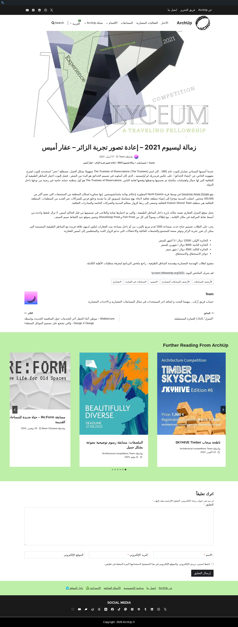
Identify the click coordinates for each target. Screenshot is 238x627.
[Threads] (99, 609)
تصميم (154, 282)
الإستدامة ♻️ (93, 588)
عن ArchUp (205, 9)
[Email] (27, 10)
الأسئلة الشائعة (112, 588)
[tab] (125, 469)
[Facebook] (112, 609)
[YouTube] (79, 609)
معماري (117, 282)
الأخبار (164, 22)
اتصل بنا (172, 9)
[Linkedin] (39, 10)
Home (152, 162)
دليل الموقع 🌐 (74, 588)
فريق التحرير (187, 9)
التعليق (209, 504)
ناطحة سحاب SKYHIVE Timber (198, 442)
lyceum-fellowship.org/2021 (168, 272)
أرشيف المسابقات (203, 282)
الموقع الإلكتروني (73, 554)
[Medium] (105, 609)
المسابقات (127, 22)
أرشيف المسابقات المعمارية (176, 282)
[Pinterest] (33, 10)
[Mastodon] (125, 609)
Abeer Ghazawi (49, 428)
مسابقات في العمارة (136, 282)
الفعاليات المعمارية (147, 22)
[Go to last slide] (223, 410)
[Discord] (139, 609)
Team (122, 156)
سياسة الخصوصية (134, 588)
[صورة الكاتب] (136, 156)
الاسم (208, 554)
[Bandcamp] (86, 609)
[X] (51, 10)
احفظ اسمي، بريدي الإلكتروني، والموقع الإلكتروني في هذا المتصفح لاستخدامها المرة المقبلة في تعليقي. (157, 564)
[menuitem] (2, 2)
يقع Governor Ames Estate (197, 194)
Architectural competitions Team (196, 448)
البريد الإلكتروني (138, 554)
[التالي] (14, 410)
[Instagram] (45, 10)
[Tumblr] (145, 609)
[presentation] (191, 394)
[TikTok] (119, 609)
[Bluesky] (72, 609)
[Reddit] (92, 609)
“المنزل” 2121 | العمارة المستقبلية (194, 316)
